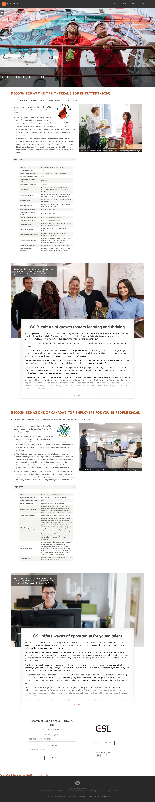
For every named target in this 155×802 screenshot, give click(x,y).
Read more (78, 395)
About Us (26, 775)
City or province (52, 745)
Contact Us (47, 775)
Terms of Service (36, 775)
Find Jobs (51, 758)
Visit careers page (103, 743)
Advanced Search (6, 775)
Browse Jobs (17, 775)
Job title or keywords (52, 735)
